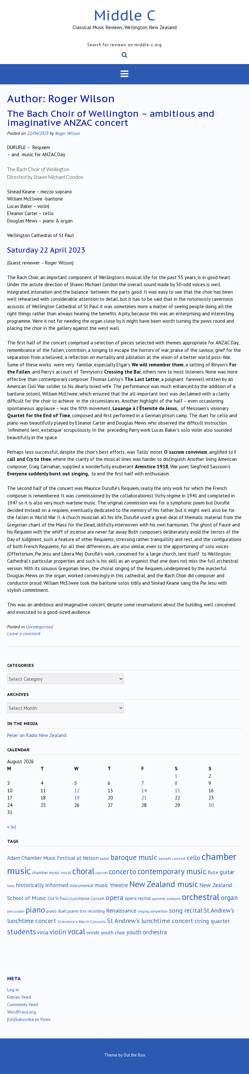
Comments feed (22, 1004)
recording (96, 911)
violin (58, 931)
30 (211, 805)
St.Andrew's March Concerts (81, 921)
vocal (76, 931)
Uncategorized (39, 627)
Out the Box (134, 1055)
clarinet (102, 873)
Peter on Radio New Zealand (36, 735)
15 (177, 790)
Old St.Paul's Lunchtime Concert (76, 898)
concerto (122, 871)
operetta (158, 898)
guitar (226, 872)
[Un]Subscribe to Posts (29, 1019)
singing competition (153, 911)
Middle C (125, 15)
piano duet (56, 911)
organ (229, 897)
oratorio (174, 898)
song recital (185, 910)
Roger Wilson (67, 133)
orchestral (200, 897)
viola (42, 932)
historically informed (42, 885)
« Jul (11, 827)
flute (213, 872)
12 (76, 790)
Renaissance (121, 910)
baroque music (134, 857)
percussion (15, 911)
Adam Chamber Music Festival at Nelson (53, 858)
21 (144, 798)
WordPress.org (21, 1012)
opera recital (138, 898)
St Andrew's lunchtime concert (150, 921)
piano (35, 910)
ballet (104, 858)
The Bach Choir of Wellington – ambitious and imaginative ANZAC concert (110, 117)
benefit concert (172, 858)
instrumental (81, 885)
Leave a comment (23, 633)
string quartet (212, 921)
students (21, 931)
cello (193, 857)
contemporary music (172, 871)
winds (93, 932)
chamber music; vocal (51, 872)
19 (76, 798)
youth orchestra (146, 932)
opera (115, 897)
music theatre (111, 885)
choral (83, 870)
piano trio (76, 911)
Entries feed (19, 997)
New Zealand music (163, 884)
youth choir (113, 932)
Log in (13, 990)
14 (144, 790)
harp (11, 886)
